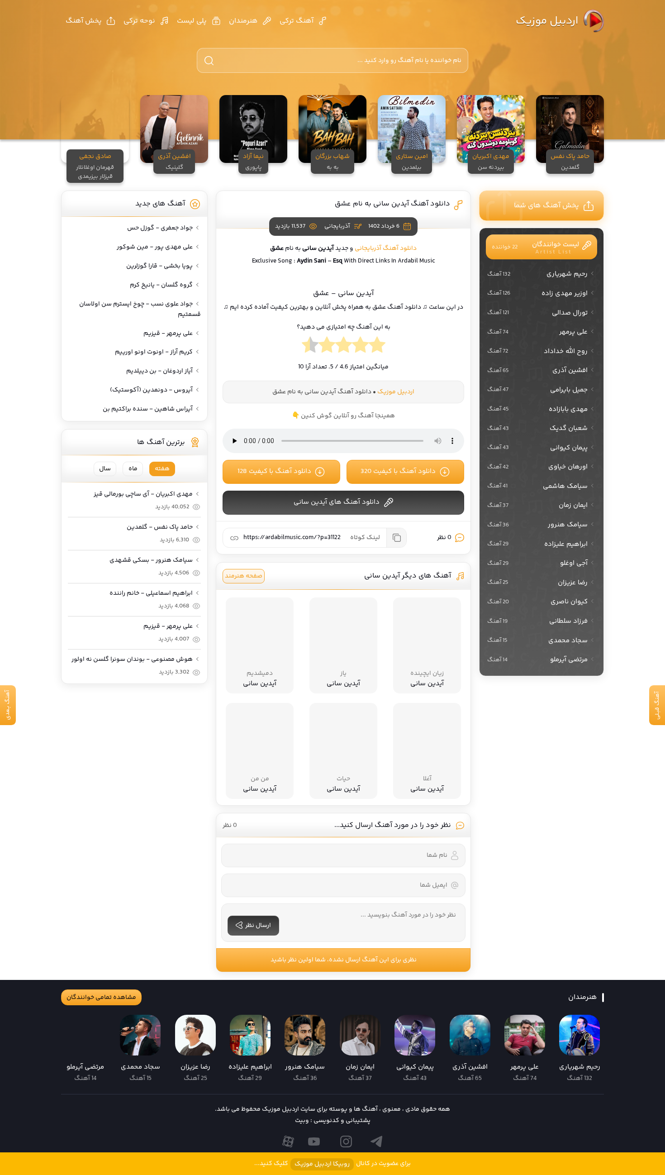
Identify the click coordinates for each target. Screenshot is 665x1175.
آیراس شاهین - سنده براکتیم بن (148, 409)
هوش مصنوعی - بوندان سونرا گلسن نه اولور (132, 659)
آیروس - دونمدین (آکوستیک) (151, 390)
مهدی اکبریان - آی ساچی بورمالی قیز (143, 494)
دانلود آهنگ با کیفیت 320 (398, 471)
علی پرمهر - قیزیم (168, 334)
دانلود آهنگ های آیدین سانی (337, 502)
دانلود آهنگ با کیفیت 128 (274, 471)
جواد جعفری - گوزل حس (160, 228)
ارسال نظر (258, 926)
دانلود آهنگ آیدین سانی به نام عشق (392, 204)
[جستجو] (209, 61)
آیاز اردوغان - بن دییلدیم (159, 371)
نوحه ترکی (139, 21)
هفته (162, 469)
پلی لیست (192, 21)
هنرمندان (243, 21)
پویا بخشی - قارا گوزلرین (159, 266)
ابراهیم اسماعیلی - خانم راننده (151, 593)
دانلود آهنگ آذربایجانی (386, 248)
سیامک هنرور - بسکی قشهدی (151, 560)
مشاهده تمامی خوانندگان (101, 998)
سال (105, 469)
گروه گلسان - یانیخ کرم (161, 285)
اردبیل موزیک (547, 21)
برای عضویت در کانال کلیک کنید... (332, 1164)
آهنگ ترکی (297, 21)
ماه (133, 469)
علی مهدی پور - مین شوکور (155, 247)
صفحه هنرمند (243, 576)
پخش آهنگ (84, 21)
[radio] (377, 347)
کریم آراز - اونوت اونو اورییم (154, 352)
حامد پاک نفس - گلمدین (160, 527)
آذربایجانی (337, 226)
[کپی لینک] (396, 537)
